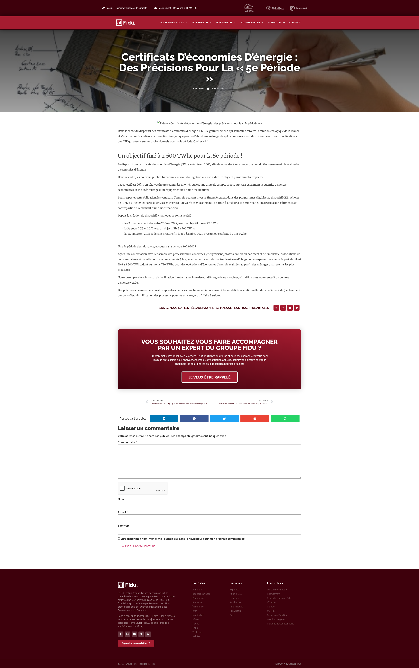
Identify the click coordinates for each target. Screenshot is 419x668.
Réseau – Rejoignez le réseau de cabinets (126, 8)
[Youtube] (290, 308)
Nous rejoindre (250, 22)
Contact (295, 22)
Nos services (200, 22)
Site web (123, 525)
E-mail (123, 512)
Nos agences (224, 22)
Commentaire (127, 442)
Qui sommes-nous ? (172, 22)
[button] (164, 418)
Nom (122, 499)
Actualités (275, 22)
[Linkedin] (297, 308)
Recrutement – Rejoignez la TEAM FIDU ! (178, 8)
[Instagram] (283, 308)
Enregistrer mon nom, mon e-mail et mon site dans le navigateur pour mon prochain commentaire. (183, 539)
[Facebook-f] (276, 308)
